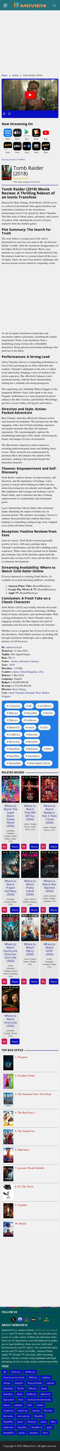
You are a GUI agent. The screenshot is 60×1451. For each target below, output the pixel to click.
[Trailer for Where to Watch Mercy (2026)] (23, 981)
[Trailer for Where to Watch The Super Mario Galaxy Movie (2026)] (4, 847)
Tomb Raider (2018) (39, 763)
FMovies (13, 720)
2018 (12, 664)
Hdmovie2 (14, 727)
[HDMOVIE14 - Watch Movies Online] (30, 4)
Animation (10, 833)
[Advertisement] (30, 42)
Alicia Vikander (16, 692)
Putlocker (33, 748)
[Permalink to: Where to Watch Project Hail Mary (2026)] (11, 863)
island (31, 727)
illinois (6, 1405)
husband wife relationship (39, 1399)
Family (14, 836)
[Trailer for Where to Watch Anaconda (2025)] (4, 1041)
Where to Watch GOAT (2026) (49, 949)
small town (8, 1427)
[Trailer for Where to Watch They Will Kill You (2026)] (23, 847)
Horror (27, 826)
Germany (13, 973)
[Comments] (9, 113)
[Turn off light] (4, 113)
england (50, 1382)
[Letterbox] (33, 1319)
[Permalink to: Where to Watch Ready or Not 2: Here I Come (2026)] (49, 788)
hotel (20, 1399)
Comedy (7, 836)
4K (30, 705)
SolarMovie (34, 756)
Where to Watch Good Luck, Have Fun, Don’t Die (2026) (11, 952)
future (19, 1394)
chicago (6, 1382)
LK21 (45, 727)
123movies (14, 705)
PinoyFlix (33, 741)
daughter (19, 1382)
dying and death (35, 1382)
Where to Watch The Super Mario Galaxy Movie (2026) (10, 816)
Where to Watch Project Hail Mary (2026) (10, 887)
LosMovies (14, 734)
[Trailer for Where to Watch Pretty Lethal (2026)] (23, 910)
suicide (21, 1432)
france (44, 1388)
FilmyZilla (31, 713)
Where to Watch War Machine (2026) (49, 886)
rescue (43, 1421)
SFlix (49, 748)
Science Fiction (10, 901)
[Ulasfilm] (40, 1319)
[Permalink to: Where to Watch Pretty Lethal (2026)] (30, 863)
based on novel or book (13, 1377)
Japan (15, 671)
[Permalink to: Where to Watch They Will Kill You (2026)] (30, 788)
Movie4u (33, 734)
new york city (24, 1416)
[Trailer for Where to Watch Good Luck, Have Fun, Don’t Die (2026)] (4, 981)
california (46, 1377)
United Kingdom (28, 671)
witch (45, 1432)
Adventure (24, 661)
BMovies (13, 713)
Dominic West (33, 692)
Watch (15, 846)
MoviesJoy (14, 741)
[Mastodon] (20, 1319)
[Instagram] (26, 1319)
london (40, 1405)
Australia (46, 901)
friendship (7, 1394)
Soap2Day (14, 756)
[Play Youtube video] (30, 94)
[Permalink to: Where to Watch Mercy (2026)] (30, 927)
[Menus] (5, 5)
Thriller (26, 901)
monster (36, 1410)
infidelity (18, 1405)
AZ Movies (45, 705)
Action (14, 661)
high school (8, 1399)
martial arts (23, 1410)
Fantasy (35, 661)
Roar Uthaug (19, 689)
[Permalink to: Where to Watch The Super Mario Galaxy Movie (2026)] (11, 788)
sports (49, 1427)
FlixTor (49, 713)
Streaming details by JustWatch (13, 159)
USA (41, 671)
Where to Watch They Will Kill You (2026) (30, 812)
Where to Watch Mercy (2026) (30, 949)
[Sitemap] (46, 1319)
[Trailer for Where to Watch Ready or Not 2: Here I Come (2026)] (43, 847)
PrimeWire (14, 748)
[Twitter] (13, 1319)
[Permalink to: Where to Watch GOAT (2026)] (49, 927)
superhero (33, 1432)
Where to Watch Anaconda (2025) (10, 1021)
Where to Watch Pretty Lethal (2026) (30, 887)
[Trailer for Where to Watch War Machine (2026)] (43, 910)
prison (20, 1421)
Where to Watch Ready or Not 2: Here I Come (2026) (49, 814)
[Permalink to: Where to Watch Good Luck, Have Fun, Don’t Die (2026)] (11, 927)
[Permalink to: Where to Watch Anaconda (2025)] (11, 998)
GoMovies (31, 720)
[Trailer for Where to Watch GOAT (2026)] (43, 981)
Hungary (33, 901)
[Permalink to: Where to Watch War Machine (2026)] (49, 863)
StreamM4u (15, 763)
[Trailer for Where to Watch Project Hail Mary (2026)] (4, 910)
